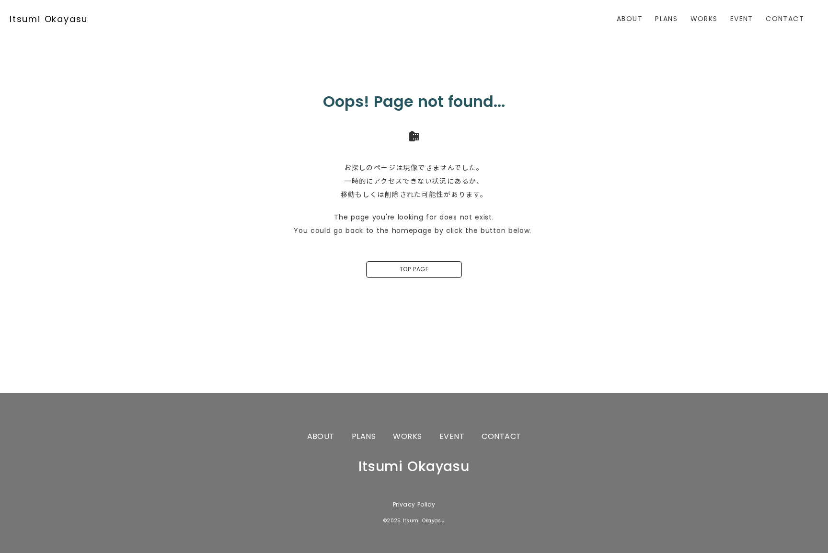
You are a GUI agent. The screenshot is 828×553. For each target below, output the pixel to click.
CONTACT (785, 18)
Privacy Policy (414, 504)
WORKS (704, 18)
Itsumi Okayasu (49, 19)
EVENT (741, 18)
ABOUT (630, 18)
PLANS (666, 18)
